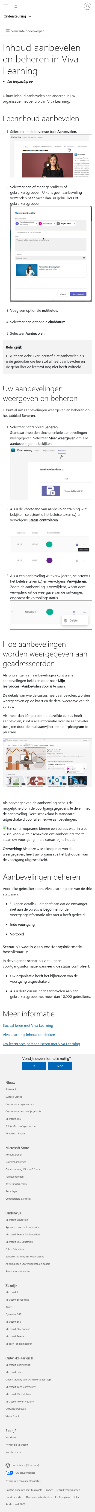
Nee (60, 1065)
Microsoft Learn (14, 1372)
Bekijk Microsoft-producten (21, 1126)
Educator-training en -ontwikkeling (25, 1256)
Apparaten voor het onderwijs (22, 1227)
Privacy (49, 1490)
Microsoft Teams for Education (23, 1234)
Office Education (15, 1249)
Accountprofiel (14, 1154)
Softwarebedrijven (16, 1409)
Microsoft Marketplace (18, 1394)
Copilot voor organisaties (20, 1104)
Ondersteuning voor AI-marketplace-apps (29, 1379)
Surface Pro (12, 1089)
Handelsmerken (14, 1497)
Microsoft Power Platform (20, 1401)
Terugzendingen (15, 1176)
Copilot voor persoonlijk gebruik (23, 1111)
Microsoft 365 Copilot (18, 1329)
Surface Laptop (14, 1096)
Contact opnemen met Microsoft (24, 1490)
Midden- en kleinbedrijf (19, 1343)
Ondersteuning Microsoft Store (23, 1169)
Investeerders (13, 1452)
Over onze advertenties (39, 1497)
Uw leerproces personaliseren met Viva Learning (41, 1043)
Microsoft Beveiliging (17, 1299)
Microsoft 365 (13, 1118)
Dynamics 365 (13, 1314)
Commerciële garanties (19, 1198)
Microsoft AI (12, 1292)
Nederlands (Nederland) (25, 1465)
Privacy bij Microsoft (17, 1444)
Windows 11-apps (15, 1133)
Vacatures (11, 1437)
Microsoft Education (17, 1219)
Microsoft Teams (15, 1336)
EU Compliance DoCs (67, 1497)
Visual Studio (13, 1416)
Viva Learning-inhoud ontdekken (29, 1034)
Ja (34, 1065)
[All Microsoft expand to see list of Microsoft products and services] (5, 6)
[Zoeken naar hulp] (16, 6)
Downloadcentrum (16, 1162)
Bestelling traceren (16, 1184)
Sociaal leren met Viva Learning (28, 1025)
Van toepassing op (19, 81)
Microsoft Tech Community (21, 1387)
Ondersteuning (15, 16)
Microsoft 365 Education (19, 1241)
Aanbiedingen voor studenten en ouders (28, 1263)
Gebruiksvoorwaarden (68, 1490)
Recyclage (11, 1191)
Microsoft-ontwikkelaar (18, 1364)
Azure (9, 1307)
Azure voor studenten (18, 1271)
